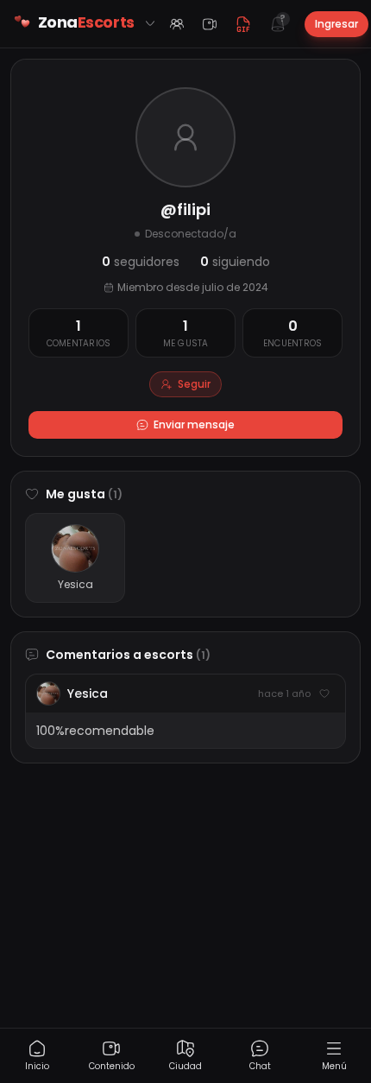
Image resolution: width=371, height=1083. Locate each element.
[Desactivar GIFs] (243, 24)
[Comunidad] (177, 24)
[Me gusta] (324, 693)
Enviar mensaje (194, 424)
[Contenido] (209, 24)
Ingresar (336, 23)
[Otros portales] (150, 23)
